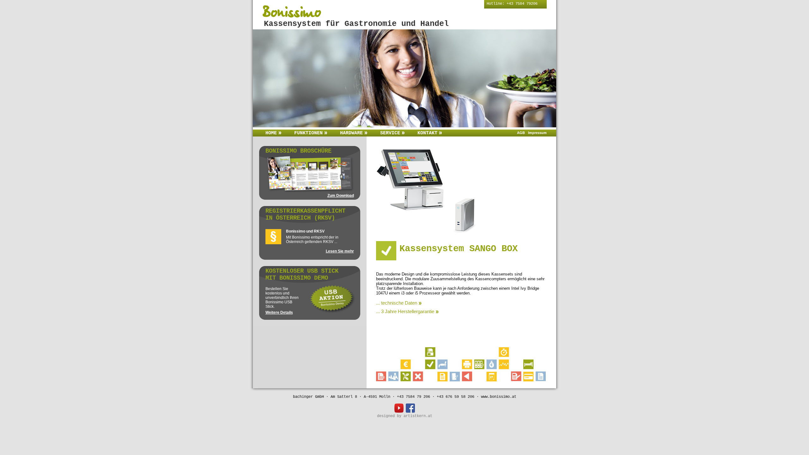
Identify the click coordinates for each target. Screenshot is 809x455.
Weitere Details (279, 312)
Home (271, 133)
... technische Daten (396, 303)
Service (390, 133)
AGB (521, 133)
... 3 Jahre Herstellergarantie (405, 311)
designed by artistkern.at (404, 416)
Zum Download (340, 195)
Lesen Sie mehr (340, 251)
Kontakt (427, 133)
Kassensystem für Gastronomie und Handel (356, 23)
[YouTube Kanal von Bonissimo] (400, 412)
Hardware (351, 133)
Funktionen (308, 133)
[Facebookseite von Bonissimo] (410, 412)
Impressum (537, 133)
